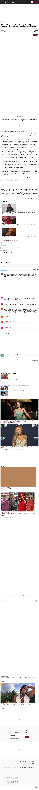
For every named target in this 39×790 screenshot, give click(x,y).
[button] (19, 20)
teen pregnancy (32, 247)
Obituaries (2, 703)
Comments (2, 36)
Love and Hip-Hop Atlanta (11, 247)
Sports (2, 676)
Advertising (30, 767)
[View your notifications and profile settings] (32, 2)
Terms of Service (12, 735)
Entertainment (3, 487)
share (34, 300)
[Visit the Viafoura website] (36, 360)
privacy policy (17, 738)
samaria (26, 247)
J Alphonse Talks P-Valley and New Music (10, 488)
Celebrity (2, 512)
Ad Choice (21, 767)
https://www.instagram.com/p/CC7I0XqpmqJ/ (9, 240)
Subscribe (20, 763)
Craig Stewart (8, 487)
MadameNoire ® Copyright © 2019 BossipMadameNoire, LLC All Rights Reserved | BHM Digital (9, 781)
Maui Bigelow (6, 703)
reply (5, 300)
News (2, 21)
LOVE (25, 761)
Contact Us (21, 772)
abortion (3, 247)
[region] (19, 311)
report (37, 300)
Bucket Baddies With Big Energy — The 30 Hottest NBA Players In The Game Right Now (18, 678)
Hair (33, 761)
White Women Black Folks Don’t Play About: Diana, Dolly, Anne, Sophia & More (18, 513)
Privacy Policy (25, 764)
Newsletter (20, 247)
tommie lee (3, 250)
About (33, 767)
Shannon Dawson (6, 512)
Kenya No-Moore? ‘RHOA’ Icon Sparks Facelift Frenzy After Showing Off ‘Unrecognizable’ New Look (16, 595)
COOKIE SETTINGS (34, 764)
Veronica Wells (3, 31)
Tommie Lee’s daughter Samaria (17, 119)
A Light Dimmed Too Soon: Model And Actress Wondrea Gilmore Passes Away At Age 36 (19, 705)
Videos (29, 761)
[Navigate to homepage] (8, 2)
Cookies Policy (29, 764)
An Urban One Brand (16, 783)
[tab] (4, 270)
